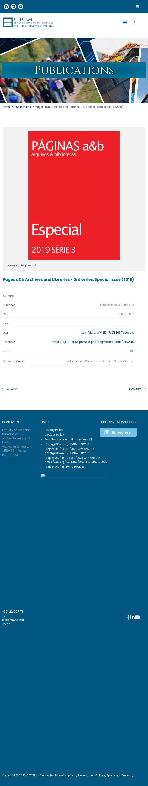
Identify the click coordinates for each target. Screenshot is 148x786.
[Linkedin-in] (132, 617)
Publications (23, 107)
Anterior (12, 389)
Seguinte (135, 389)
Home (6, 107)
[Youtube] (20, 6)
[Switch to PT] (139, 6)
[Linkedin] (13, 6)
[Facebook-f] (128, 617)
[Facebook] (6, 6)
